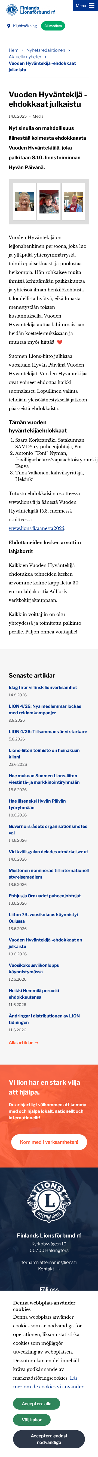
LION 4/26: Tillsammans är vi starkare (48, 731)
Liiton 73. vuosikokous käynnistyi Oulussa (43, 918)
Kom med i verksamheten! (49, 1142)
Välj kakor (32, 1419)
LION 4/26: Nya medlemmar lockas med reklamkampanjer (45, 709)
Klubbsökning (25, 25)
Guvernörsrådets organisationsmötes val (48, 830)
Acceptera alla (36, 1403)
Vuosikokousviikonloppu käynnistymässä (34, 968)
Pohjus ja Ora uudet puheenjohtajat (45, 895)
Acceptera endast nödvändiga (49, 1439)
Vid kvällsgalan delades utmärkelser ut (48, 851)
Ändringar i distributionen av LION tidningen (44, 1019)
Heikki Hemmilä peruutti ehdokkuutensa (34, 994)
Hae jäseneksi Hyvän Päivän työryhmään (37, 804)
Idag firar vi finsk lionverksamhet (43, 687)
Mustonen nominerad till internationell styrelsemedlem (49, 874)
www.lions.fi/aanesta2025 (36, 528)
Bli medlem (53, 26)
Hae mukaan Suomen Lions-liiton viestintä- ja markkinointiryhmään (44, 779)
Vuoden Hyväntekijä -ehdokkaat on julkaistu (45, 943)
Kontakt (46, 1269)
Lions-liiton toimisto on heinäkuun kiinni (44, 754)
